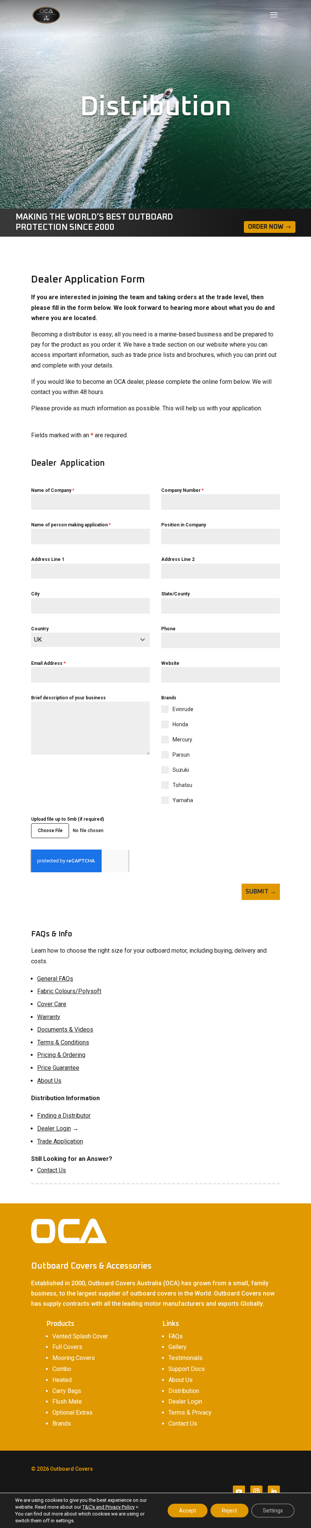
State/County (175, 594)
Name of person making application (71, 525)
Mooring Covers (73, 1358)
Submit (257, 892)
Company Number (182, 490)
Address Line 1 (47, 559)
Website (170, 663)
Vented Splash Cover (80, 1336)
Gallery (177, 1347)
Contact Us (51, 1170)
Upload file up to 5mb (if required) (67, 819)
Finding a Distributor (64, 1115)
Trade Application (60, 1141)
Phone (168, 628)
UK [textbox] (38, 639)
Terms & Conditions (63, 1042)
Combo (61, 1369)
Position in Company (183, 525)
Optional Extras (72, 1412)
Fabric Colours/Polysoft (69, 991)
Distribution (183, 1391)
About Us (49, 1080)
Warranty (48, 1017)
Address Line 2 (178, 559)
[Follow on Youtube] (239, 1492)
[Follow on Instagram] (256, 1492)
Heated (62, 1380)
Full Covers (67, 1347)
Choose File (50, 830)
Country (40, 628)
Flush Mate (67, 1401)
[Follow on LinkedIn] (274, 1492)
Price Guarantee (58, 1067)
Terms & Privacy (190, 1412)
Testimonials (185, 1358)
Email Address (48, 663)
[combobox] (90, 640)
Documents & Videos (65, 1029)
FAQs (175, 1336)
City (35, 594)
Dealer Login (54, 1128)
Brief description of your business (68, 697)
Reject (229, 1511)
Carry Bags (66, 1391)
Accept (187, 1511)
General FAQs (55, 978)
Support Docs (186, 1369)
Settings (273, 1511)
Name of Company (52, 490)
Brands (61, 1423)
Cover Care (51, 1004)
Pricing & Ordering (61, 1054)
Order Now (265, 227)
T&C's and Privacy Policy (108, 1507)
